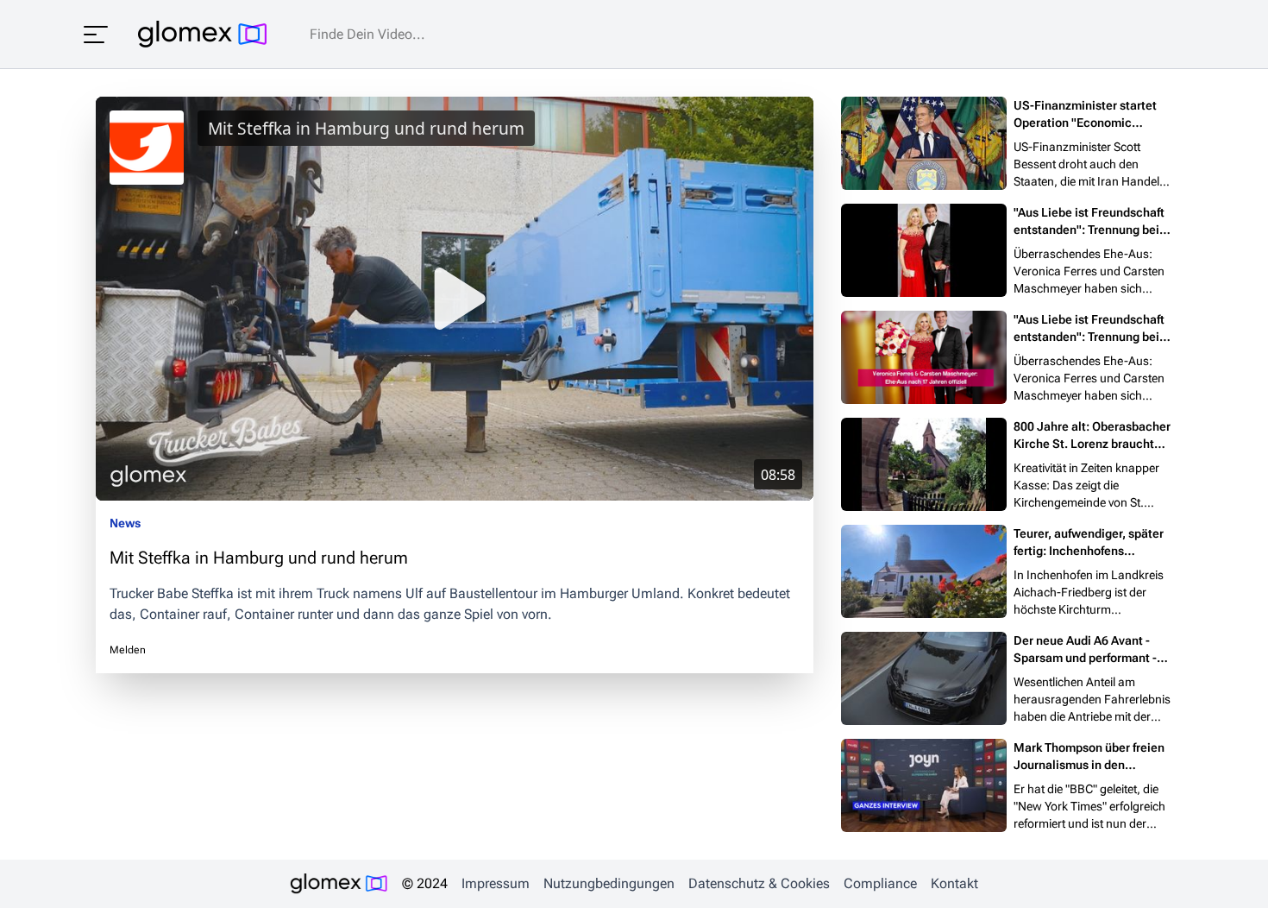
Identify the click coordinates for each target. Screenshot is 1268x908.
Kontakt (954, 883)
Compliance (880, 883)
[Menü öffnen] (96, 34)
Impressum (495, 883)
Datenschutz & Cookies (759, 883)
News (125, 523)
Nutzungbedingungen (609, 883)
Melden (128, 650)
